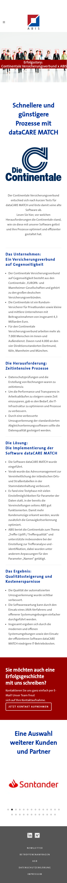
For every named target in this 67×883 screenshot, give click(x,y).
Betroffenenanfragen (35, 854)
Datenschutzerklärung (35, 867)
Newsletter (35, 848)
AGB (34, 861)
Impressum (35, 874)
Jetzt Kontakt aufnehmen (29, 706)
